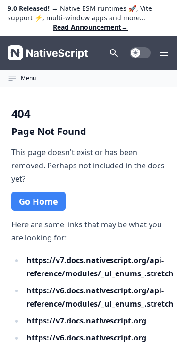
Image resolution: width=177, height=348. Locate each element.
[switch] (140, 52)
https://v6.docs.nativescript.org (86, 337)
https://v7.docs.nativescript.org (86, 320)
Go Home (38, 201)
